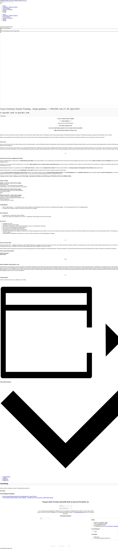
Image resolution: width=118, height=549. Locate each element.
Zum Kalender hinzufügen (6, 381)
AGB (69, 546)
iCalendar (5, 477)
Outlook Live (6, 480)
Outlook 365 (5, 479)
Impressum (53, 546)
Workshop (115, 526)
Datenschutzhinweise (79, 512)
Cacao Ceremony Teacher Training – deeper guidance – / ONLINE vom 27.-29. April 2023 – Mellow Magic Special (28, 497)
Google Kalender (6, 476)
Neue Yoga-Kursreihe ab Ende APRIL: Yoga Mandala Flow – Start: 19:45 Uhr (20, 496)
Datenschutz (61, 546)
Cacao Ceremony (109, 526)
